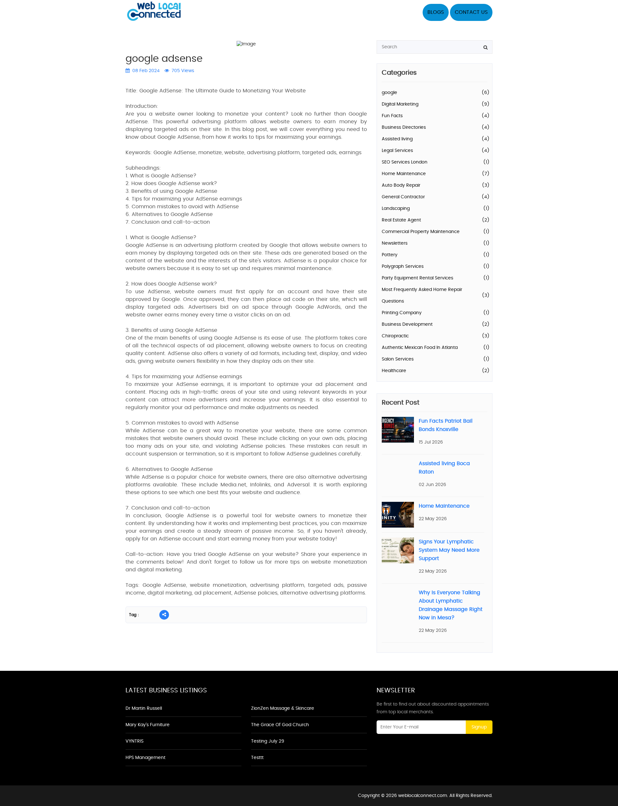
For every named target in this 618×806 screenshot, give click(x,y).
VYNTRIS (135, 741)
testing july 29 (267, 741)
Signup (479, 727)
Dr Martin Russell (144, 708)
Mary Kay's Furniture (148, 725)
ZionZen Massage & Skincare (282, 708)
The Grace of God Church (280, 725)
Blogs (435, 12)
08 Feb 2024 (145, 71)
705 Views (182, 71)
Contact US (471, 12)
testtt (257, 757)
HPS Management (145, 757)
